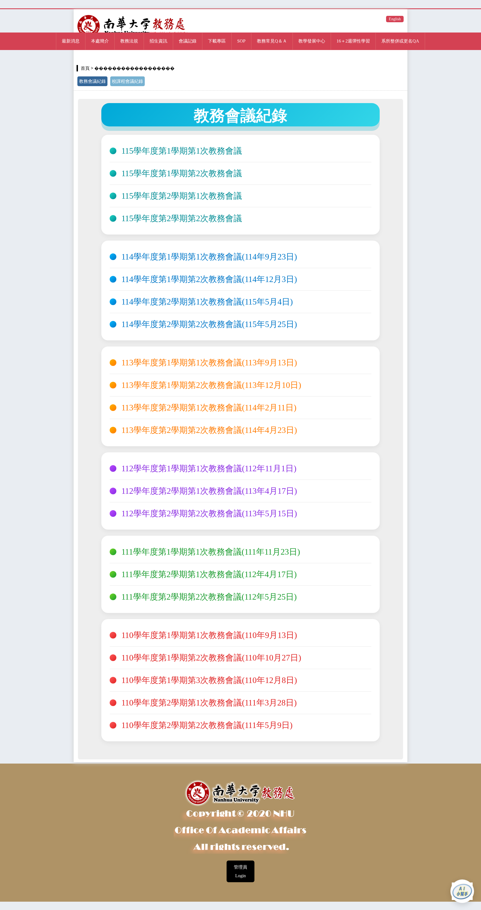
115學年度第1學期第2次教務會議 (181, 173)
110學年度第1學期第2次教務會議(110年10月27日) (211, 658)
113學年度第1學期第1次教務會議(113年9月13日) (209, 363)
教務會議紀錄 (92, 81)
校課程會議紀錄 (127, 81)
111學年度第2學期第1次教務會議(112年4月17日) (209, 574)
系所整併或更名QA (400, 41)
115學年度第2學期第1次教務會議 (181, 196)
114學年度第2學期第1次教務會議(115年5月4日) (207, 302)
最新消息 (71, 41)
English (395, 19)
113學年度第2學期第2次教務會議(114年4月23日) (209, 430)
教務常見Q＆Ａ (272, 41)
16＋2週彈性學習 (353, 41)
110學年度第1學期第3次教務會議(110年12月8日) (209, 680)
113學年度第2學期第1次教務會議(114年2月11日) (208, 408)
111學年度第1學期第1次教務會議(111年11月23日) (210, 552)
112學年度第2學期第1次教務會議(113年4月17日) (209, 491)
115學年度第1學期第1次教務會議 (181, 151)
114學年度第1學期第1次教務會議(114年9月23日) (209, 257)
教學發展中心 (311, 41)
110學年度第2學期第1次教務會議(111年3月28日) (209, 703)
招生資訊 (158, 41)
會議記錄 (188, 41)
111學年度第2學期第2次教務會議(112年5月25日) (209, 597)
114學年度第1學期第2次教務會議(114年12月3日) (209, 279)
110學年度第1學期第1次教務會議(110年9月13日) (209, 635)
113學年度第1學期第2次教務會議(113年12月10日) (211, 385)
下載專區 (217, 41)
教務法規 (129, 41)
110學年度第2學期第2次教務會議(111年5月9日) (207, 725)
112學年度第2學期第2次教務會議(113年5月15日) (209, 513)
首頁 (85, 68)
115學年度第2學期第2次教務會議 (181, 218)
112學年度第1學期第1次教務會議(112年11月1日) (208, 468)
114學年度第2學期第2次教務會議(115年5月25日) (209, 324)
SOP (241, 41)
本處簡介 (100, 41)
